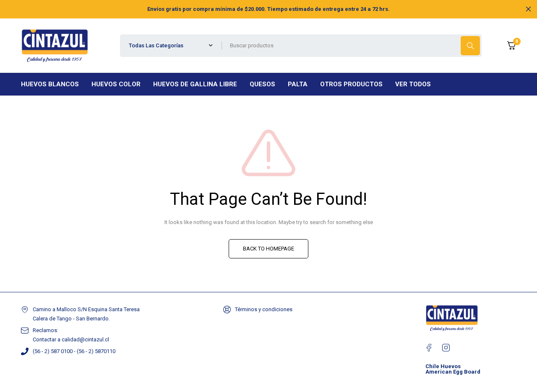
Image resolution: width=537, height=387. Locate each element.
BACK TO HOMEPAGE (268, 248)
